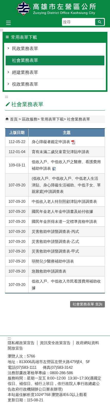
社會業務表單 (25, 60)
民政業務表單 (25, 48)
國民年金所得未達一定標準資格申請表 (64, 221)
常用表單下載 (52, 119)
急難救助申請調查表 (49, 271)
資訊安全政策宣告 (55, 343)
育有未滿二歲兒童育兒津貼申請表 (60, 152)
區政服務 (29, 119)
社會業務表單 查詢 (87, 304)
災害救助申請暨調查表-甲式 (55, 251)
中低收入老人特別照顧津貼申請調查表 (64, 201)
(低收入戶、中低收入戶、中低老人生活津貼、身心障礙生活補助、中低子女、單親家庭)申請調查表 (66, 185)
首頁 (14, 119)
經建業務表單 (25, 72)
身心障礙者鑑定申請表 (51, 142)
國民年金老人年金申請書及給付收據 (62, 211)
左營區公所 (55, 8)
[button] (99, 22)
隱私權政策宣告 (21, 343)
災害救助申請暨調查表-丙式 (55, 231)
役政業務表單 (25, 84)
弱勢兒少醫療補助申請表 (53, 261)
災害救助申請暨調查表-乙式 (55, 241)
